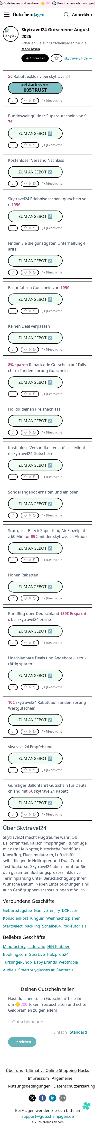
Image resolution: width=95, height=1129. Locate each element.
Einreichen (37, 58)
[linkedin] (52, 1097)
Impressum (38, 1078)
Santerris (65, 970)
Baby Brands (45, 962)
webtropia (68, 962)
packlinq (32, 926)
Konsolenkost (15, 918)
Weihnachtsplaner (63, 918)
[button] (35, 88)
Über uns (14, 1070)
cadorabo (36, 946)
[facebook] (42, 1097)
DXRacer (69, 910)
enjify (55, 910)
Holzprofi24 (57, 954)
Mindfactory (14, 946)
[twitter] (32, 1097)
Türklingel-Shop (17, 962)
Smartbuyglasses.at (36, 970)
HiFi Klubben (58, 946)
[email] (62, 1097)
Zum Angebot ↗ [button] (35, 133)
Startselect (13, 926)
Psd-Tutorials (74, 926)
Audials (9, 970)
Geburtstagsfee (17, 910)
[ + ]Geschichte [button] (52, 101)
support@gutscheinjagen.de (47, 1116)
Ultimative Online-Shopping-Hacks (57, 1070)
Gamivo (41, 910)
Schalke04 (51, 926)
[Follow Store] (56, 58)
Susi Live (37, 954)
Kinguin (37, 918)
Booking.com (15, 954)
